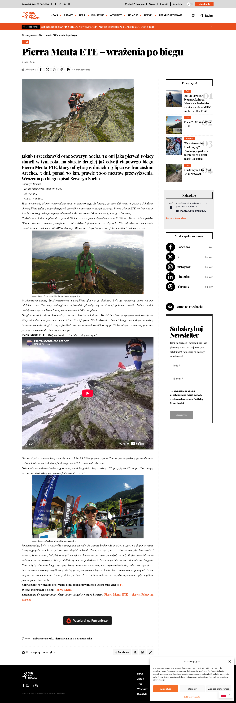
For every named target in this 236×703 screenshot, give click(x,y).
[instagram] (60, 4)
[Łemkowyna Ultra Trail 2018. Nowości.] (174, 173)
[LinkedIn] (64, 4)
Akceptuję (165, 688)
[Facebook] (55, 4)
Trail (25, 41)
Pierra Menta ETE (64, 638)
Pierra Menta (64, 589)
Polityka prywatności (192, 696)
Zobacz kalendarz (176, 218)
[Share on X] (47, 69)
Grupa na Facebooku (190, 307)
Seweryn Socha (83, 638)
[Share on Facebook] (40, 69)
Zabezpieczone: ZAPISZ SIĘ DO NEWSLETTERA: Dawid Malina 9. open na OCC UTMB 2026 (94, 26)
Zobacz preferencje (218, 688)
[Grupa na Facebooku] (170, 307)
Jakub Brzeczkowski (42, 638)
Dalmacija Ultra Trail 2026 (191, 211)
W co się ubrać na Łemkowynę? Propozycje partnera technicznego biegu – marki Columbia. (196, 151)
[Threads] (69, 4)
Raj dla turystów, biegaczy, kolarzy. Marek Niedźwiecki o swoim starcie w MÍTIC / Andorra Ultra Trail (198, 103)
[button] (229, 661)
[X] (189, 257)
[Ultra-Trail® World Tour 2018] (174, 125)
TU (121, 585)
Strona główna (29, 35)
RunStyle (189, 138)
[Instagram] (189, 267)
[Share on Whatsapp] (54, 69)
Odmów (192, 688)
